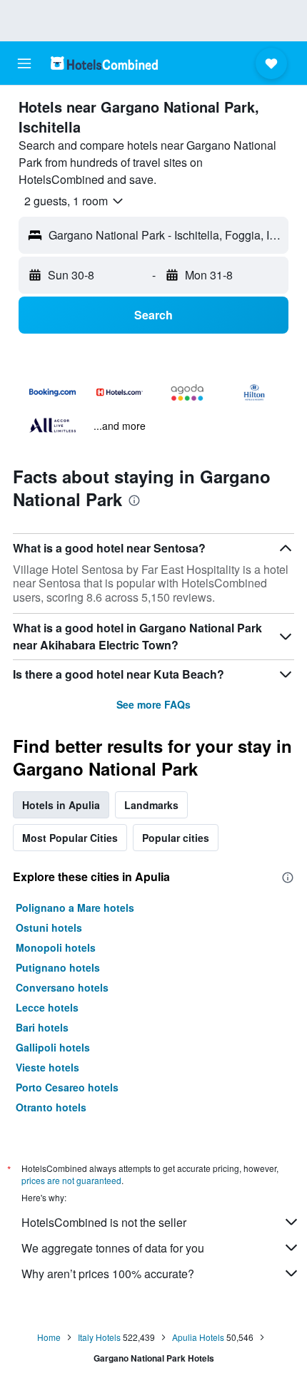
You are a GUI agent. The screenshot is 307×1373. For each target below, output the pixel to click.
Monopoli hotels (56, 947)
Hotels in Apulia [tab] (61, 805)
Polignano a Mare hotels (75, 907)
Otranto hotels (51, 1107)
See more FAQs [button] (153, 704)
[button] (24, 63)
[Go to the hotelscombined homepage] (104, 63)
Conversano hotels (62, 987)
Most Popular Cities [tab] (70, 838)
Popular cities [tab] (175, 838)
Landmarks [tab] (151, 805)
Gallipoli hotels (53, 1047)
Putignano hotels (58, 967)
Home (49, 1337)
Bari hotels (42, 1027)
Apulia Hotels (198, 1337)
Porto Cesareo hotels (67, 1087)
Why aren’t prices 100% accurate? (107, 1273)
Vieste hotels (47, 1067)
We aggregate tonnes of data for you (112, 1248)
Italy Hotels (99, 1337)
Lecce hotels (47, 1007)
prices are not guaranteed (71, 1180)
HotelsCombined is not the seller (103, 1222)
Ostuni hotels (49, 927)
